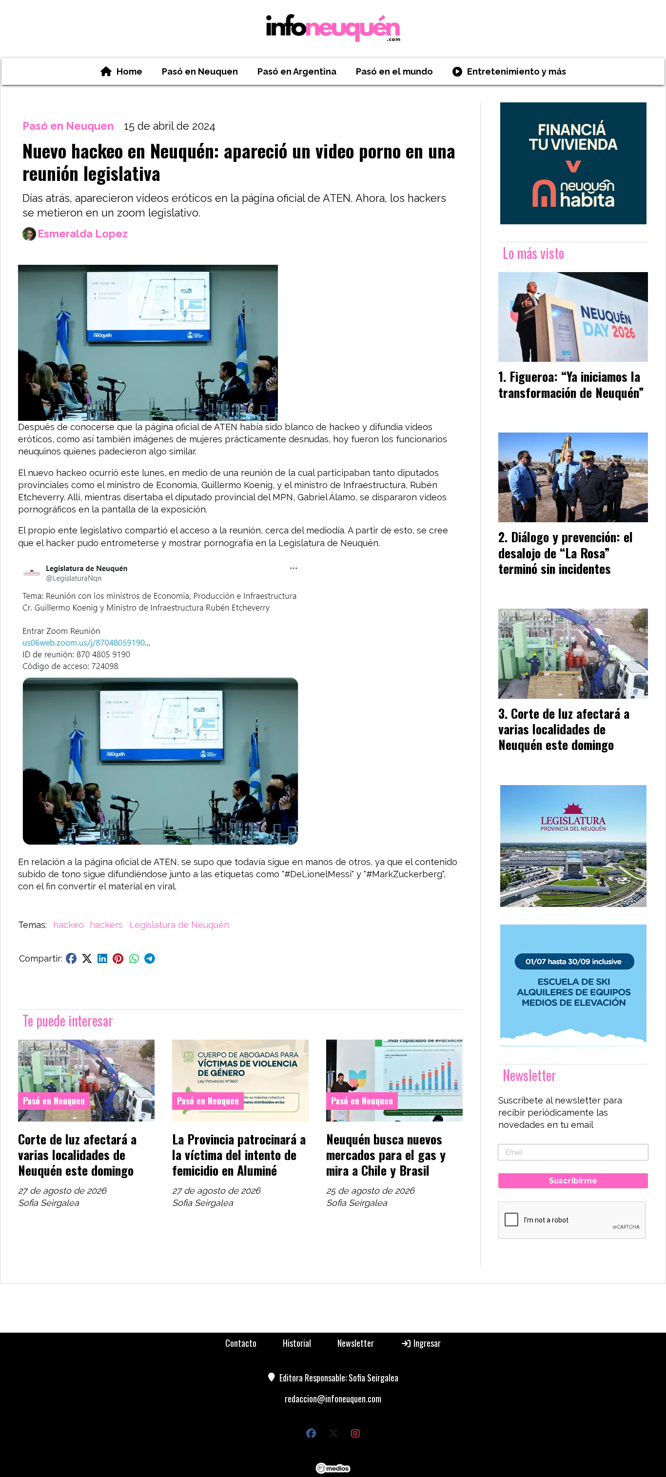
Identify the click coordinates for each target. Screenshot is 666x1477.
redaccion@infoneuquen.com (333, 1398)
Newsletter (529, 1075)
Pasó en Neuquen (200, 71)
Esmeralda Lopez (83, 234)
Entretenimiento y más (516, 71)
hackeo (68, 925)
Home (129, 71)
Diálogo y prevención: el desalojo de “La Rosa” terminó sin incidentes (565, 552)
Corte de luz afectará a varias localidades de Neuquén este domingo (77, 1154)
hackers (106, 925)
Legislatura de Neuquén (179, 925)
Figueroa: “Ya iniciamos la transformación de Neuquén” (571, 384)
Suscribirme (573, 1180)
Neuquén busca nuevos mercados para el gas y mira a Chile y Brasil (386, 1154)
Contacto (240, 1343)
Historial (297, 1343)
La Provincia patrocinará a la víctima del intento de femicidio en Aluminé (239, 1154)
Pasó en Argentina (296, 71)
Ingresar (426, 1343)
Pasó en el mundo (394, 71)
